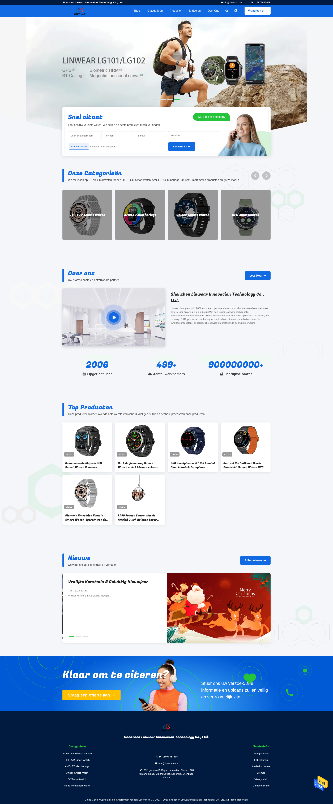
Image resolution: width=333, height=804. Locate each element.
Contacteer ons (261, 785)
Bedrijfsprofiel (261, 753)
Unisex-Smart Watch (140, 215)
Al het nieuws (253, 560)
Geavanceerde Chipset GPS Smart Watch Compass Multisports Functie (83, 465)
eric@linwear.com (232, 2)
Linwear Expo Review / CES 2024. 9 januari (112, 582)
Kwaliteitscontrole (261, 766)
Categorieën (155, 10)
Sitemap (261, 772)
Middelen (195, 10)
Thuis (137, 10)
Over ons (213, 10)
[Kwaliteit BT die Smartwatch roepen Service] (166, 78)
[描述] (236, 11)
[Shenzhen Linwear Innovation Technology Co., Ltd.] (113, 317)
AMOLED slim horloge (87, 215)
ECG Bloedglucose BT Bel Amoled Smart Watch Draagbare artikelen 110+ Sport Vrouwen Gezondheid (193, 465)
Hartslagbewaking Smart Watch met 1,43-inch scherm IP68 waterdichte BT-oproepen (139, 465)
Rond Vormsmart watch (245, 215)
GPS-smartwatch (193, 215)
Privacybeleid (261, 779)
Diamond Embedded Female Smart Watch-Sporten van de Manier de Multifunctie (85, 517)
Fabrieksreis (261, 760)
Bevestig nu (180, 146)
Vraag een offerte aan (259, 10)
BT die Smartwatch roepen (77, 753)
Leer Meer (255, 275)
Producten (176, 10)
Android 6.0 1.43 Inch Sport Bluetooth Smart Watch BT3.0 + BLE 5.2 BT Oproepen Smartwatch (244, 465)
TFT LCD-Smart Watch (77, 760)
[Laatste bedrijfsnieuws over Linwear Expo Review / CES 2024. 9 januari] (218, 608)
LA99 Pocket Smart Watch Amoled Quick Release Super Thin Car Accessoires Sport (137, 517)
